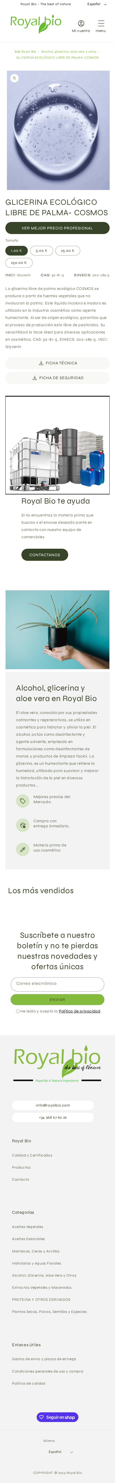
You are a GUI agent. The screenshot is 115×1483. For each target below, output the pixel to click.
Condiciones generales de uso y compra (47, 1371)
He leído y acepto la (60, 1011)
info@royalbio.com (53, 1105)
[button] (100, 25)
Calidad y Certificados (32, 1155)
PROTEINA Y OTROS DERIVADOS (41, 1299)
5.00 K (42, 250)
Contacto (20, 1179)
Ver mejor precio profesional (57, 228)
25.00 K (68, 250)
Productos (21, 1167)
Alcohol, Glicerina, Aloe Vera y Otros (44, 1275)
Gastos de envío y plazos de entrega (44, 1359)
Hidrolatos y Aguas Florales (36, 1263)
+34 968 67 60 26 (53, 1117)
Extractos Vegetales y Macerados (42, 1287)
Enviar (57, 999)
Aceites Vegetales (27, 1227)
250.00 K (19, 262)
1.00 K (16, 250)
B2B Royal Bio (25, 51)
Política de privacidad (79, 1011)
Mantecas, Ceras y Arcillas (36, 1251)
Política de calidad (28, 1383)
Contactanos (44, 554)
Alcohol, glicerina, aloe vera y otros (69, 51)
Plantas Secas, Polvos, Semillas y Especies (49, 1311)
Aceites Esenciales (28, 1239)
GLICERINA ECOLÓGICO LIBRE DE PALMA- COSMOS (57, 57)
